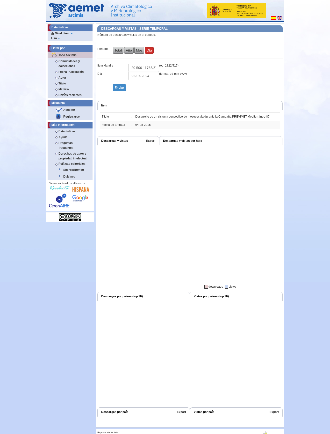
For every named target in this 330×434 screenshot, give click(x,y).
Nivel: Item (62, 33)
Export (150, 140)
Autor (62, 77)
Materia (63, 89)
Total (118, 50)
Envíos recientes (70, 95)
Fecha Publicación (71, 72)
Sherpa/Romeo (73, 170)
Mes (139, 50)
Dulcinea (69, 176)
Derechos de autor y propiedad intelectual (72, 156)
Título (62, 83)
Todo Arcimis (67, 55)
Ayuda (62, 137)
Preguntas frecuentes (65, 145)
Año (129, 50)
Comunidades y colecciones (69, 64)
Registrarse (71, 116)
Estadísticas (67, 131)
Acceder (69, 110)
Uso (54, 38)
